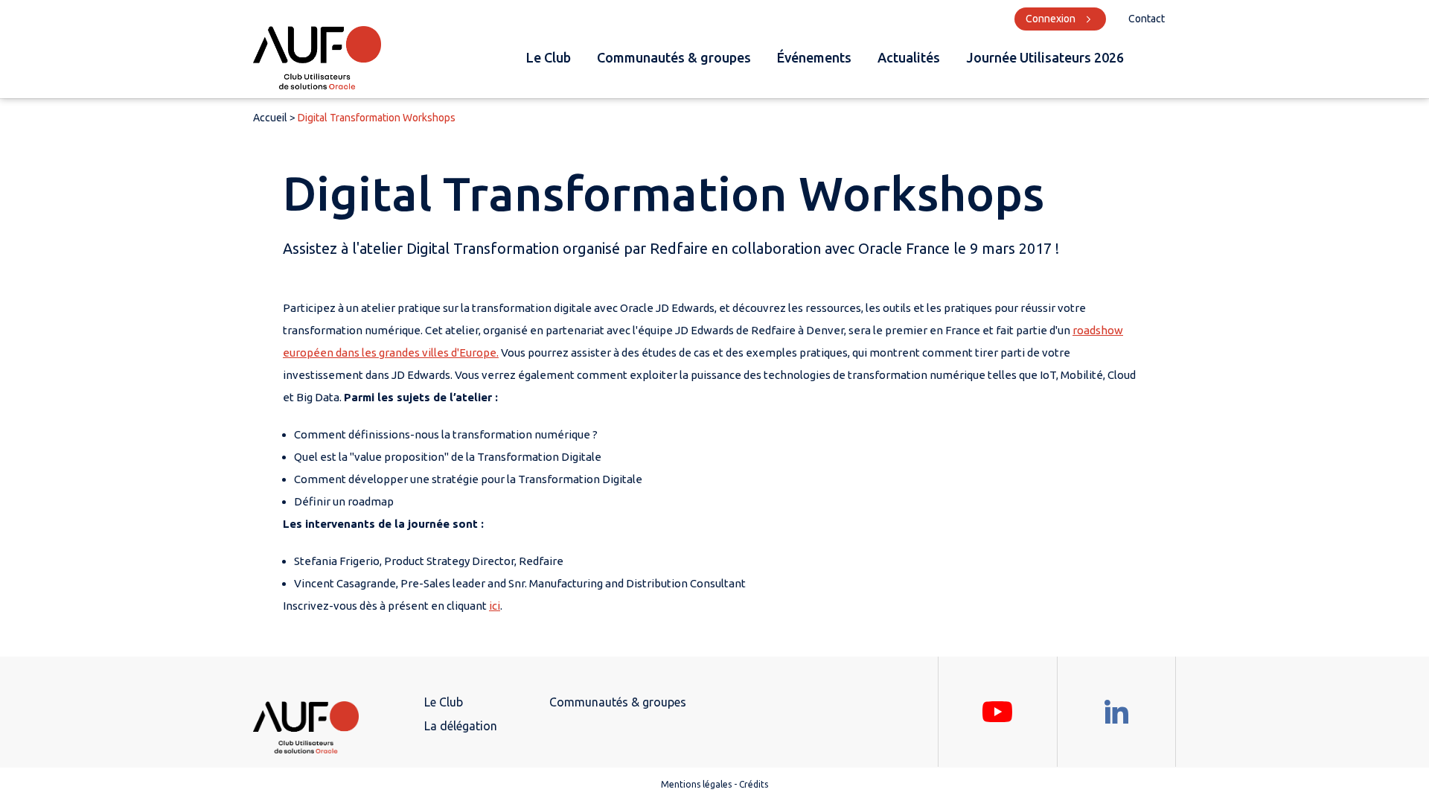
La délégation (460, 726)
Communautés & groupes (674, 57)
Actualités (908, 57)
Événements (814, 57)
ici (494, 605)
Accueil (270, 118)
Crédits (753, 784)
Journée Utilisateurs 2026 (1045, 57)
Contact (1146, 19)
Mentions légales (696, 784)
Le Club (548, 57)
